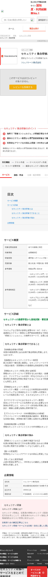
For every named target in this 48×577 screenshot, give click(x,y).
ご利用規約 (43, 550)
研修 (14, 35)
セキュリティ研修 (25, 35)
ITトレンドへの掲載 (33, 560)
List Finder (30, 563)
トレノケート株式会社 (31, 62)
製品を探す (34, 28)
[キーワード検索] (32, 20)
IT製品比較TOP (5, 35)
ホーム (11, 28)
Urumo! (39, 563)
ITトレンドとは (32, 550)
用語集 (29, 557)
